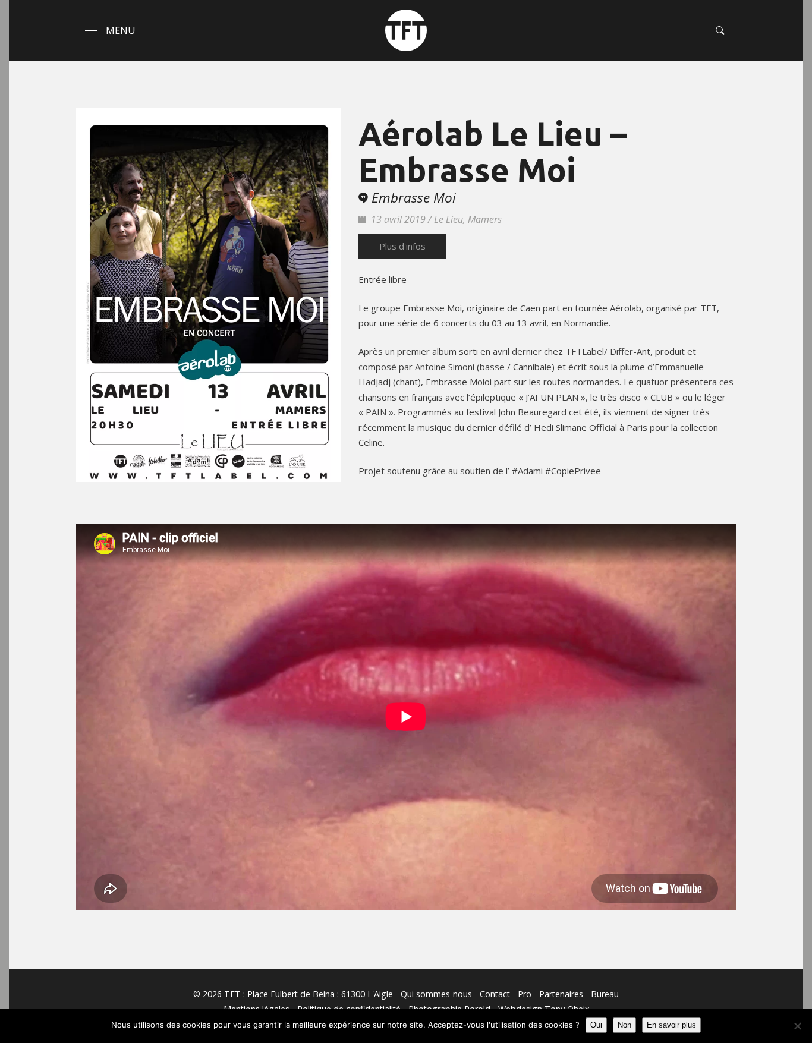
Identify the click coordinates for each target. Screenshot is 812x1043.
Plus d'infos (402, 246)
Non (624, 1024)
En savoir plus (671, 1024)
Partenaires (561, 994)
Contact (495, 994)
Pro (524, 994)
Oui (596, 1024)
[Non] (797, 1026)
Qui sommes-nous (436, 994)
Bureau (605, 994)
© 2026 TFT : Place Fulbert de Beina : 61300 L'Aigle (293, 994)
